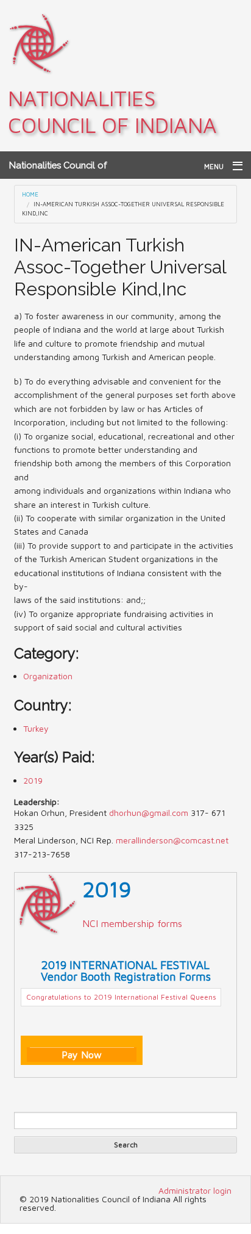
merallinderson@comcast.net (172, 840)
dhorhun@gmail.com (148, 812)
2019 (33, 780)
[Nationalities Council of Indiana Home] (39, 43)
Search (126, 1144)
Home (30, 194)
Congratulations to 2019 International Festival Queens (121, 996)
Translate (69, 1089)
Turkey (36, 728)
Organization (47, 676)
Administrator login (195, 1190)
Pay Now (82, 1054)
